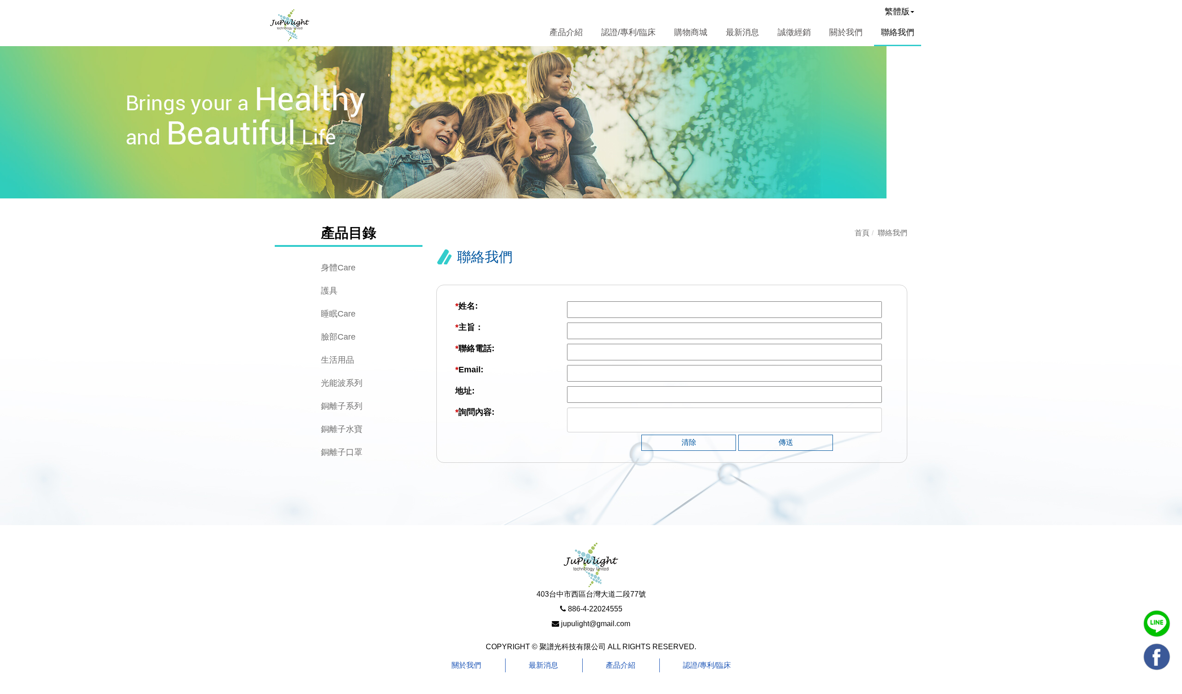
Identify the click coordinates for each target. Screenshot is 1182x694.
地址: (465, 390)
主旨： (469, 327)
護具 (329, 290)
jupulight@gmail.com (595, 624)
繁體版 (897, 11)
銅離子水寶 (341, 429)
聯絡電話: (475, 348)
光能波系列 (341, 383)
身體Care (338, 267)
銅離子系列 (341, 406)
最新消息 (543, 665)
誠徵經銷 (794, 32)
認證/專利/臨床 (707, 665)
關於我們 (845, 32)
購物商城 (690, 32)
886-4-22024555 (595, 609)
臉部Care (338, 336)
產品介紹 (620, 665)
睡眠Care (338, 313)
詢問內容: (475, 412)
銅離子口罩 (341, 452)
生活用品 (337, 360)
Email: (469, 369)
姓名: (466, 306)
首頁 (862, 233)
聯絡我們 (897, 32)
